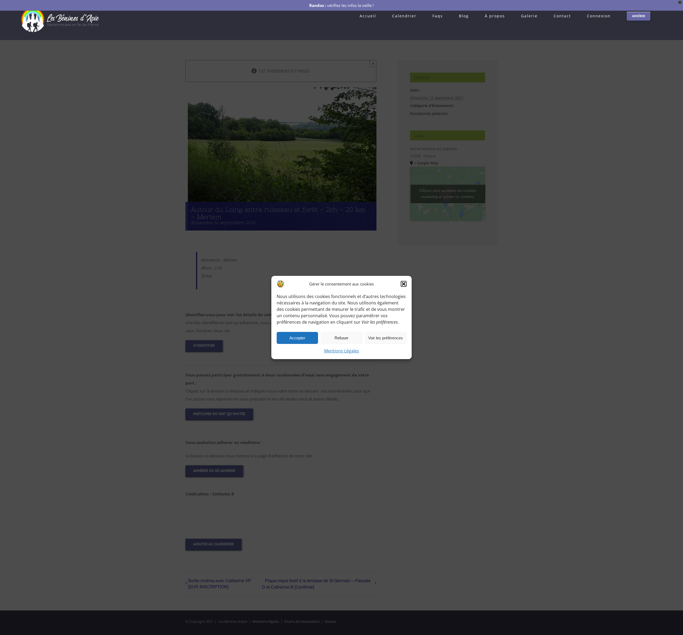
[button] (403, 284)
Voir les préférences (385, 338)
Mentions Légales (341, 351)
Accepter (297, 338)
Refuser (341, 338)
